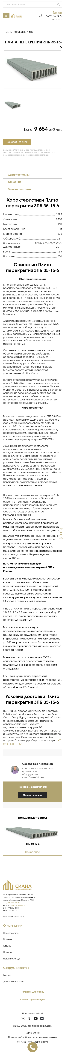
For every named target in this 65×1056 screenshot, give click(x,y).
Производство (10, 933)
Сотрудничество (16, 967)
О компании (12, 925)
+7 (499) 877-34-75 (53, 16)
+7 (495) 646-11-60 (11, 903)
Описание (14, 182)
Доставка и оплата (13, 982)
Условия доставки (19, 189)
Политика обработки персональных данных (32, 1037)
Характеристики (19, 175)
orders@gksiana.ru (18, 905)
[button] (57, 12)
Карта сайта (33, 1033)
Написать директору (32, 992)
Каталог (7, 975)
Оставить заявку (32, 795)
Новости (7, 952)
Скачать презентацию (32, 1000)
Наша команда (11, 959)
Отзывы (7, 946)
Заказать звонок (17, 142)
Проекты (7, 940)
